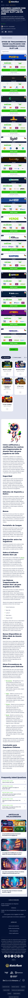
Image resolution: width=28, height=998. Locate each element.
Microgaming (9, 680)
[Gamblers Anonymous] (11, 973)
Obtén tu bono (14, 70)
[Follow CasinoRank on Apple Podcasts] (22, 956)
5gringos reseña (13, 133)
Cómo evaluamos (13, 931)
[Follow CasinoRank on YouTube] (15, 956)
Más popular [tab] (7, 357)
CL (13, 959)
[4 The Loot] (20, 386)
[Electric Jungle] (7, 369)
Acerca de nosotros (14, 926)
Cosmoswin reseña (13, 194)
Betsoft (7, 715)
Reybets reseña (13, 153)
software (22, 557)
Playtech (8, 704)
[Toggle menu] (2, 1)
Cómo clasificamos (14, 933)
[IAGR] (6, 973)
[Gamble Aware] (12, 980)
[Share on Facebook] (5, 32)
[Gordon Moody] (13, 976)
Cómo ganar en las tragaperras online (14, 914)
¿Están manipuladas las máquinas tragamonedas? (9, 904)
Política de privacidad (13, 928)
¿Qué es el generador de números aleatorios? (13, 917)
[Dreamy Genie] (20, 369)
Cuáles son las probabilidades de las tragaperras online (13, 911)
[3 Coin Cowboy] (7, 404)
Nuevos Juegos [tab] (17, 357)
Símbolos (13, 908)
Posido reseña (14, 72)
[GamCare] (19, 973)
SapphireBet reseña (13, 92)
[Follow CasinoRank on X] (12, 956)
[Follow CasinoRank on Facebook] (5, 956)
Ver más (13, 349)
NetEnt (7, 693)
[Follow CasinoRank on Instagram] (8, 956)
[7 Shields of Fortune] (7, 386)
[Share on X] (2, 32)
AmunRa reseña (13, 174)
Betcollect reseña (14, 113)
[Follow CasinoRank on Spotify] (18, 956)
